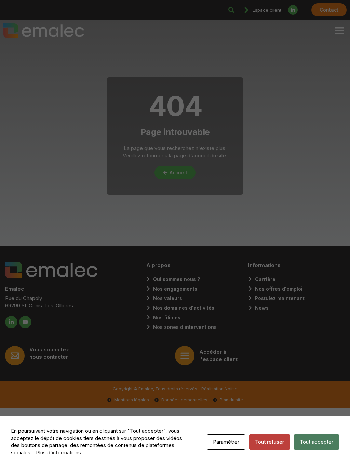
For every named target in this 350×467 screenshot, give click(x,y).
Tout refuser (269, 442)
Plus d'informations (58, 452)
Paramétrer (226, 442)
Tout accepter (316, 442)
